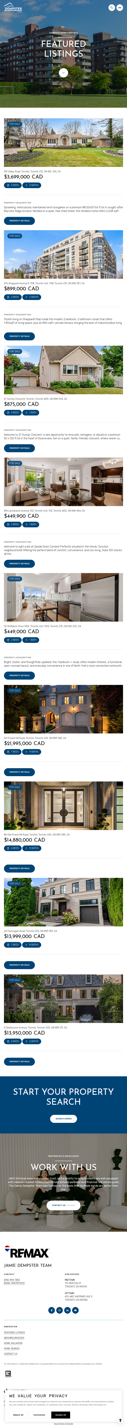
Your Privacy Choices (63, 1423)
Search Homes (64, 1119)
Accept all (60, 1415)
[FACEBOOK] (51, 1310)
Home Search (12, 1348)
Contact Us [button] (10, 1354)
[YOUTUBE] (75, 1310)
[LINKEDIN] (67, 1310)
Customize (39, 1415)
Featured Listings (14, 1332)
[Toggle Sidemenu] (119, 7)
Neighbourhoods (14, 1338)
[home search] (111, 7)
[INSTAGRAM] (59, 1310)
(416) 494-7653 (12, 1280)
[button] (64, 1205)
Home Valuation (13, 1343)
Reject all (18, 1415)
